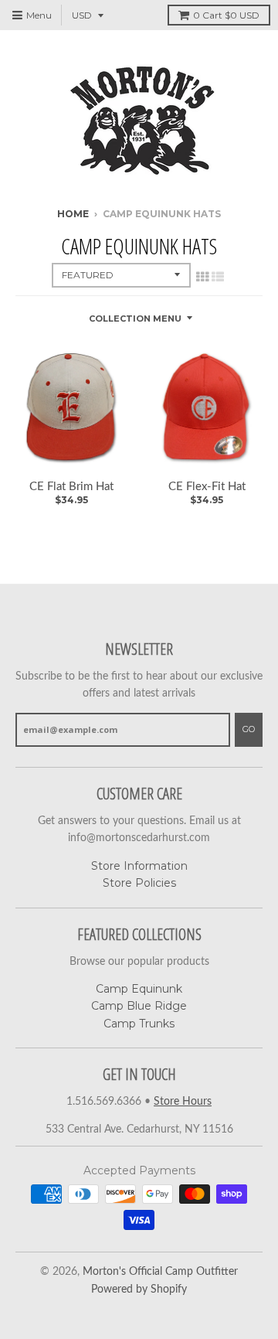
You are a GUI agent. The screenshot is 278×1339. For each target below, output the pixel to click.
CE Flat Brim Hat (71, 486)
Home (73, 214)
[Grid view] (202, 277)
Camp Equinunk (139, 989)
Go (248, 729)
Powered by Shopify (139, 1289)
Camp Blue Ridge (139, 1006)
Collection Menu (135, 318)
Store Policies (139, 883)
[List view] (218, 277)
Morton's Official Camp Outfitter (160, 1271)
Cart (226, 15)
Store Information (139, 866)
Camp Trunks (139, 1024)
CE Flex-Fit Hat (207, 486)
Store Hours (183, 1101)
